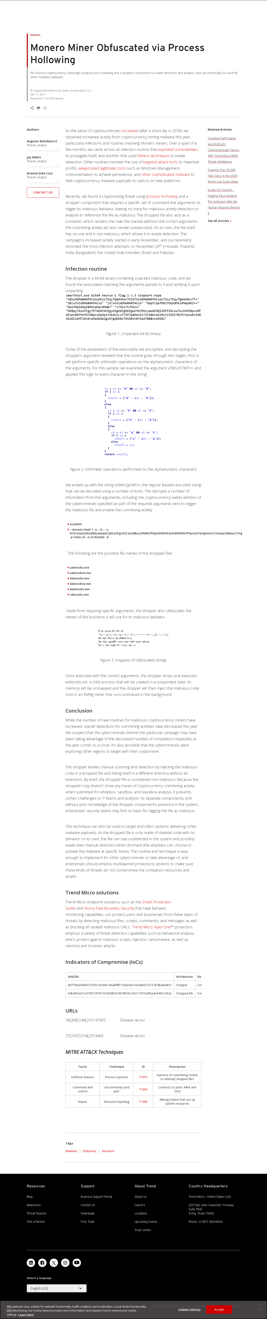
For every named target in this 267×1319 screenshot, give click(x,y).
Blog (30, 1196)
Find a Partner (36, 1221)
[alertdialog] (133, 1309)
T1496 (143, 1102)
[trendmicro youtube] (77, 1263)
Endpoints (89, 1151)
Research (108, 1151)
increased (130, 130)
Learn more (26, 1314)
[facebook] (42, 1263)
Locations (141, 1213)
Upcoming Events (146, 1221)
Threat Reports (37, 1213)
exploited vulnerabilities (178, 149)
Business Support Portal (96, 1196)
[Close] (260, 1309)
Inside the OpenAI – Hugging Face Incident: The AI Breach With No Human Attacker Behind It (224, 201)
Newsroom (34, 1205)
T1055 (143, 1077)
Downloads (88, 1213)
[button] (43, 194)
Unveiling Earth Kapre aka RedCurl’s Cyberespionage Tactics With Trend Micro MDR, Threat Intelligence (223, 150)
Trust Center (143, 1230)
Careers (140, 1205)
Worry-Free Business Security (109, 908)
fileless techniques (154, 155)
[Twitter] (54, 1263)
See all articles (218, 221)
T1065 (143, 1089)
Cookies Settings (189, 1309)
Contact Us (42, 192)
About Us (140, 1196)
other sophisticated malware (165, 174)
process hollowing (162, 196)
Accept (219, 1309)
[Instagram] (65, 1263)
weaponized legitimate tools (102, 168)
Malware (71, 1151)
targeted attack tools (160, 161)
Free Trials (87, 1221)
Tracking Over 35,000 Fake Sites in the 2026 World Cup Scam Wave (223, 176)
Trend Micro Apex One (151, 926)
